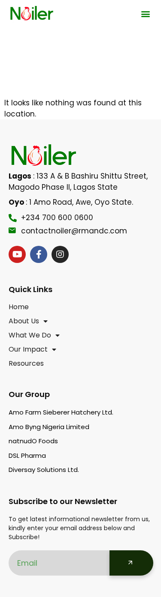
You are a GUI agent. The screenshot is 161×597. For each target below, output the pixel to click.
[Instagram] (60, 254)
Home (19, 307)
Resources (26, 363)
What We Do (30, 335)
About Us (24, 321)
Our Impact (28, 349)
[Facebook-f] (38, 254)
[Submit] (131, 563)
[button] (145, 14)
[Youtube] (17, 254)
